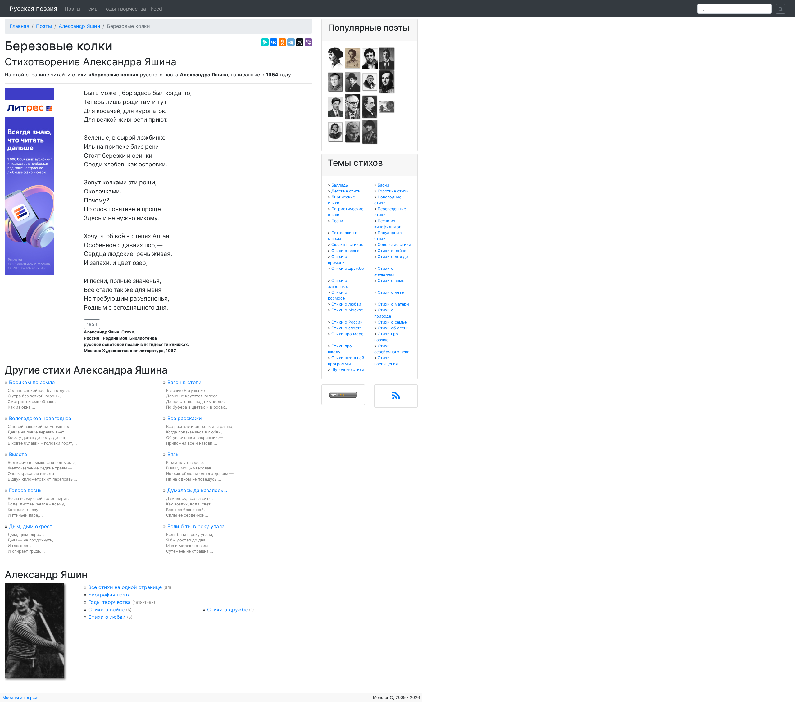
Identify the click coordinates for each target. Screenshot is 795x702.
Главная (19, 26)
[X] (299, 42)
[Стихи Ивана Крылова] (370, 82)
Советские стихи (394, 244)
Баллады (340, 185)
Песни (337, 221)
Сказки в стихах (347, 244)
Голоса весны (26, 490)
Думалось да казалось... (197, 490)
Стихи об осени (393, 328)
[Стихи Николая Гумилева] (387, 58)
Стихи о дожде (393, 256)
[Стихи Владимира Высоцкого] (370, 58)
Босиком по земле (32, 382)
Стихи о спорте (346, 328)
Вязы (173, 454)
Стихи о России (347, 322)
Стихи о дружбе (227, 609)
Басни (383, 185)
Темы (91, 9)
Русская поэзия (33, 8)
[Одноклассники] (282, 42)
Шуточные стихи (347, 369)
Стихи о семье (392, 322)
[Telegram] (291, 42)
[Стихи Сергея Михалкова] (353, 106)
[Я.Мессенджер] (265, 42)
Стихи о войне (106, 609)
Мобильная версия (20, 697)
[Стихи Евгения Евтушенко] (335, 82)
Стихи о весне (345, 250)
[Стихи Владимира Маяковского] (335, 106)
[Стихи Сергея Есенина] (353, 82)
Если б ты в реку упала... (197, 526)
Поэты (72, 9)
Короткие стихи (393, 191)
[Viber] (308, 42)
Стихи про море (347, 334)
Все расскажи (184, 418)
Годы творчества (124, 9)
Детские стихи (346, 191)
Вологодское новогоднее (40, 418)
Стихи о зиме (391, 280)
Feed (156, 9)
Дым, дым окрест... (32, 526)
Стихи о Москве (347, 310)
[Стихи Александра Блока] (353, 58)
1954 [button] (92, 324)
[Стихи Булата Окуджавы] (387, 106)
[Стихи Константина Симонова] (353, 132)
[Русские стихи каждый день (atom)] (396, 397)
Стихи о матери (393, 304)
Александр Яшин (79, 26)
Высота (18, 454)
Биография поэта (109, 594)
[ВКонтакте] (273, 42)
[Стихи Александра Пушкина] (335, 132)
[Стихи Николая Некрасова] (370, 106)
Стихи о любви (106, 617)
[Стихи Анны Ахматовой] (335, 58)
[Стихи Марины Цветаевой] (370, 132)
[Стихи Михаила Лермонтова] (387, 82)
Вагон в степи (184, 382)
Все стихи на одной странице (125, 587)
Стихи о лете (391, 292)
